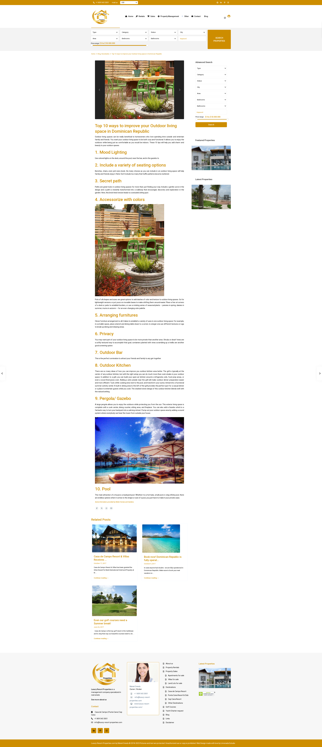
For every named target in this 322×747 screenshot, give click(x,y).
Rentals (142, 16)
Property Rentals (172, 667)
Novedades (105, 54)
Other (186, 16)
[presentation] (196, 158)
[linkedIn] (221, 2)
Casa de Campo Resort (177, 691)
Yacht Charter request (174, 711)
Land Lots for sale (175, 683)
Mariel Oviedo (135, 686)
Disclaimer (170, 722)
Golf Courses (171, 707)
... (96, 573)
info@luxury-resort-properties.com (108, 722)
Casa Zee (197, 167)
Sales (152, 16)
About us (169, 664)
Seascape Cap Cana (202, 206)
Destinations (171, 687)
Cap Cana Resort (174, 699)
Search (211, 125)
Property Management (169, 16)
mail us (115, 3)
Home (130, 16)
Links (168, 719)
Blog (206, 16)
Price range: (95, 43)
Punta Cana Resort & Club (178, 695)
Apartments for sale (176, 675)
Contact (197, 16)
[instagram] (228, 2)
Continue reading (100, 578)
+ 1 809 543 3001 (141, 694)
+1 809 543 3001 (102, 3)
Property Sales (171, 671)
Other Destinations (175, 703)
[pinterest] (225, 2)
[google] (218, 2)
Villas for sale (173, 679)
